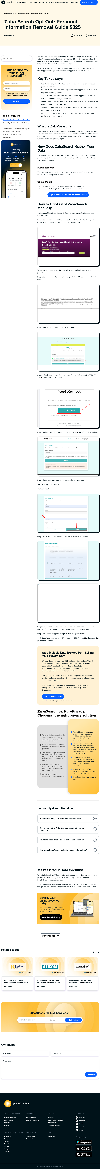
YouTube (7, 1151)
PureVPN (51, 1117)
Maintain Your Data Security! (12, 134)
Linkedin (81, 1127)
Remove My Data (14, 13)
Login (76, 2)
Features (41, 2)
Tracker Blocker (31, 1117)
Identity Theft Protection (55, 1120)
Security (6, 1122)
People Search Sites (27, 13)
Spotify (6, 1146)
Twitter (6, 1141)
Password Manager (54, 1125)
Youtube (81, 1130)
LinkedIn (7, 1144)
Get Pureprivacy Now (53, 696)
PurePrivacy (10, 35)
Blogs (6, 13)
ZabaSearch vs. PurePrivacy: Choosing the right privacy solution (16, 129)
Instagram (7, 1139)
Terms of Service (11, 95)
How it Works (34, 2)
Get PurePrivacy (89, 2)
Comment (91, 1074)
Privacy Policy (23, 95)
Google (6, 1149)
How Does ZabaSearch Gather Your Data (16, 120)
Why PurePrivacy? (22, 2)
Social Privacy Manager (14, 1132)
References (7, 137)
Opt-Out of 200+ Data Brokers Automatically (68, 195)
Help (72, 2)
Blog (52, 2)
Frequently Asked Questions (12, 131)
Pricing (48, 2)
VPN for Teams (52, 1122)
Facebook (7, 1136)
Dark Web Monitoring (61, 2)
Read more (45, 701)
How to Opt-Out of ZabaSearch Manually (16, 123)
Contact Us (51, 1136)
